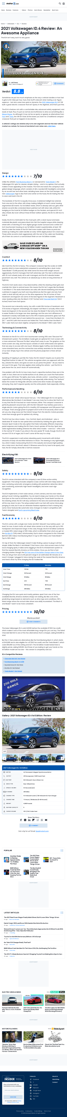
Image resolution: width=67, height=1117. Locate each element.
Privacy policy (20, 1111)
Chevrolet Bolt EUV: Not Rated (15, 659)
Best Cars (55, 10)
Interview (12, 950)
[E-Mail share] (46, 820)
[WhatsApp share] (42, 820)
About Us (55, 1076)
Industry (12, 956)
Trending (12, 933)
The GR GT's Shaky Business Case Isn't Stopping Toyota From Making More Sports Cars (33, 954)
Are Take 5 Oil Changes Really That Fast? (17, 942)
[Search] (60, 4)
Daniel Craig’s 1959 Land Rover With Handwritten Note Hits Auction (26, 923)
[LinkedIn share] (29, 820)
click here (51, 126)
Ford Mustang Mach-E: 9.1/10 (14, 662)
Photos (30, 10)
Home (3, 23)
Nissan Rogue (7, 114)
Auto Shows (38, 10)
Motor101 (12, 944)
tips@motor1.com (42, 831)
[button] (4, 758)
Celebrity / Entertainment (17, 925)
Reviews (8, 10)
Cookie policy (28, 1111)
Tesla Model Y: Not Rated (13, 671)
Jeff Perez (14, 83)
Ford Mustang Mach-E (24, 182)
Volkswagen (10, 23)
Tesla (11, 117)
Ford (3, 117)
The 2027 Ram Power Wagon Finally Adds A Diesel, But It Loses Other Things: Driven (31, 917)
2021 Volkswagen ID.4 (50, 102)
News (3, 10)
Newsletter (47, 10)
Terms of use (47, 1111)
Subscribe (13, 1097)
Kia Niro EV (9, 533)
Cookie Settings (38, 1111)
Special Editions (14, 938)
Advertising (55, 1079)
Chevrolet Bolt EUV (50, 299)
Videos (24, 10)
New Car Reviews (14, 919)
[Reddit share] (38, 820)
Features (15, 10)
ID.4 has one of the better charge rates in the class (44, 552)
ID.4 (18, 23)
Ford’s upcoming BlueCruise (28, 510)
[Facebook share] (21, 820)
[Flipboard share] (33, 820)
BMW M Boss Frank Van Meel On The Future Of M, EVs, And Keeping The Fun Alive (30, 948)
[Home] (12, 3)
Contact (55, 1082)
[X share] (25, 820)
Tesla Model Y (51, 182)
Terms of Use (15, 1102)
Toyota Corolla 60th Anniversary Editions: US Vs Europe (22, 937)
